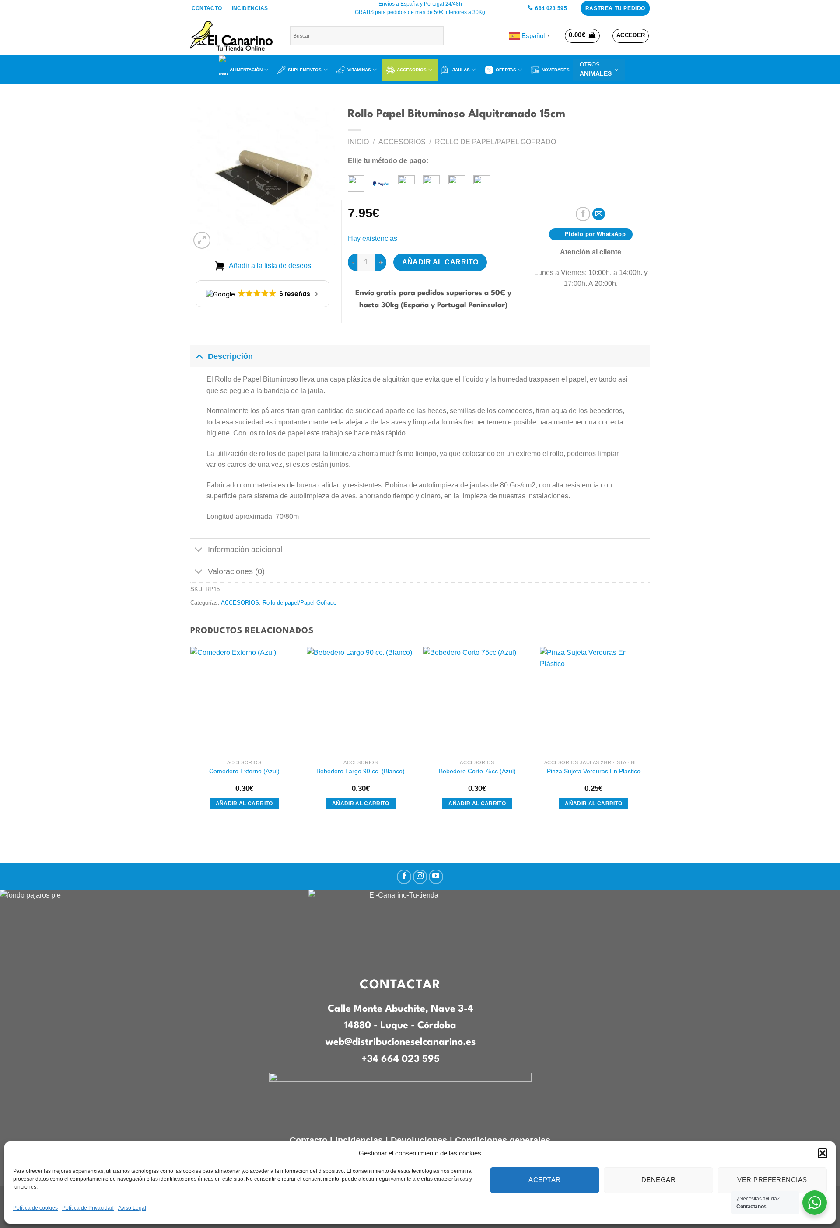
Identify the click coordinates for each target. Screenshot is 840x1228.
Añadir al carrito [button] (244, 803)
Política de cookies (35, 1208)
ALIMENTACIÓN (246, 69)
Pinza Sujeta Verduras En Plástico (593, 771)
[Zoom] (201, 240)
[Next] (647, 736)
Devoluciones (419, 1140)
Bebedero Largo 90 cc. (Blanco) (360, 771)
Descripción (230, 356)
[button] (822, 1153)
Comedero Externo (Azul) (244, 771)
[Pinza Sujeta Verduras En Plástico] (594, 701)
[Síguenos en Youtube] (436, 877)
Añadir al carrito (440, 262)
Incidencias (357, 1140)
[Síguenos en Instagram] (420, 877)
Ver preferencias (772, 1179)
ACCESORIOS (412, 69)
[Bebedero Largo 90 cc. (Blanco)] (361, 701)
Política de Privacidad (88, 1208)
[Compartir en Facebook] (583, 214)
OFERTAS (506, 69)
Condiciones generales (502, 1140)
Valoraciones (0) (236, 571)
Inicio (358, 142)
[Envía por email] (599, 214)
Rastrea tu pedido (615, 8)
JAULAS (461, 69)
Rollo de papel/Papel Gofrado (495, 142)
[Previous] (190, 736)
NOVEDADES (556, 69)
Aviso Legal (132, 1208)
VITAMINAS (359, 69)
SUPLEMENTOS (305, 69)
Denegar (658, 1179)
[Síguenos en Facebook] (404, 877)
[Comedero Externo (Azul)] (244, 701)
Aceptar (544, 1179)
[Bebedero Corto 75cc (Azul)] (477, 701)
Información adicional (245, 549)
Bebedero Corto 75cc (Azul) (477, 771)
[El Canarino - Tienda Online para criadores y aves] (233, 36)
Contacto (308, 1140)
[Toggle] (198, 356)
